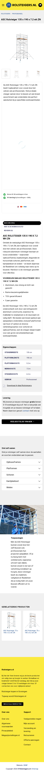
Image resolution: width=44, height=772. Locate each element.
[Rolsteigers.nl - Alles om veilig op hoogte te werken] (21, 5)
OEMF (25, 765)
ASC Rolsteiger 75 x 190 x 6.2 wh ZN (32, 632)
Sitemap (35, 769)
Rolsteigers (5, 14)
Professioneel (17, 14)
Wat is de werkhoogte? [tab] (13, 227)
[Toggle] (39, 462)
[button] (3, 5)
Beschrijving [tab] (9, 223)
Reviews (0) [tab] (8, 230)
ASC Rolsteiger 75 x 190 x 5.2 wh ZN (10, 632)
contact (26, 411)
